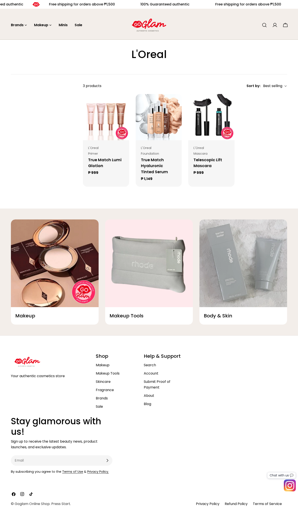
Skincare (103, 381)
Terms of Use (72, 471)
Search (150, 365)
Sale (99, 406)
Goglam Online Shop (32, 503)
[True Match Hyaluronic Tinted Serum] (159, 117)
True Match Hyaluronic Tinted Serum (154, 166)
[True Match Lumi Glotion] (106, 117)
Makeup (103, 365)
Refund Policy (236, 503)
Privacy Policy (207, 503)
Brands (102, 398)
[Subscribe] (107, 460)
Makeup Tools (108, 373)
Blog (147, 403)
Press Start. (61, 503)
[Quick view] (123, 103)
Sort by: (253, 85)
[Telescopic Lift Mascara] (211, 117)
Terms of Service (267, 503)
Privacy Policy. (98, 471)
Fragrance (105, 389)
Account (151, 373)
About (149, 395)
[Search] (264, 25)
